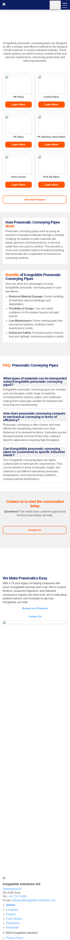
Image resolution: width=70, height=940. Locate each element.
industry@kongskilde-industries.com (34, 900)
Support (11, 914)
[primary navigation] (64, 5)
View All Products (34, 199)
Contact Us (34, 530)
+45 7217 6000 (17, 896)
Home (5, 18)
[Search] (55, 5)
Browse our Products (35, 608)
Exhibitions (13, 923)
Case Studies (14, 918)
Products (14, 18)
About (10, 905)
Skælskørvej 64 (12, 888)
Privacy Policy (14, 937)
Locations (12, 909)
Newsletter (12, 927)
